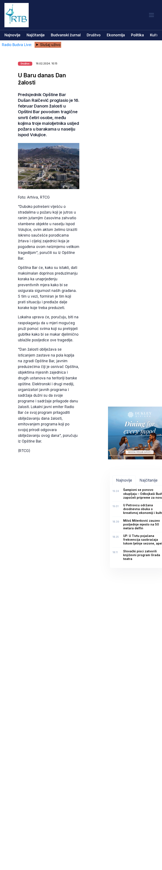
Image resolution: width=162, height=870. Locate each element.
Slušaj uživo (49, 45)
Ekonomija (116, 35)
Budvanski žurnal (66, 35)
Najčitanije (36, 35)
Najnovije (12, 35)
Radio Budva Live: (17, 45)
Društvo (94, 35)
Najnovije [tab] (124, 480)
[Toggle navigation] (151, 15)
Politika (137, 35)
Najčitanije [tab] (149, 480)
